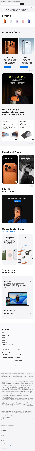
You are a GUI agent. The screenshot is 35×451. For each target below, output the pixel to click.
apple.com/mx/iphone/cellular (14, 396)
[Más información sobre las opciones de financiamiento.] (26, 130)
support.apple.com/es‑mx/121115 (10, 399)
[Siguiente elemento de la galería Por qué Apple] (32, 143)
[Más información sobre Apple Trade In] (10, 130)
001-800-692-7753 (24, 445)
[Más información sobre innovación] (10, 169)
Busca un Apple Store (9, 445)
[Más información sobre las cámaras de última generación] (26, 169)
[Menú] (34, 7)
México (2, 447)
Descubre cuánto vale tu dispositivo (17, 11)
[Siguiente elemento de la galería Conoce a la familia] (32, 70)
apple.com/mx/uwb (23, 415)
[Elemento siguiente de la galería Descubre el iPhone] (32, 186)
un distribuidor (15, 445)
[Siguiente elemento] (32, 22)
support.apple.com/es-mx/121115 (8, 403)
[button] (10, 4)
